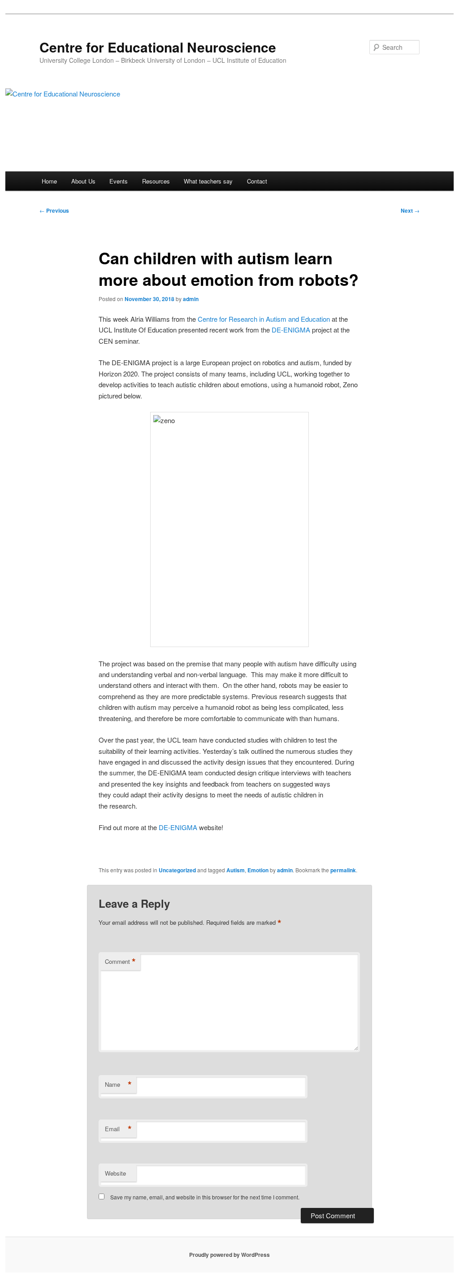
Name (118, 1084)
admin (191, 299)
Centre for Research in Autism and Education (264, 319)
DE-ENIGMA (291, 329)
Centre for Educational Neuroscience (157, 47)
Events (118, 181)
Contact (257, 181)
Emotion (257, 870)
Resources (156, 181)
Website (115, 1173)
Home (49, 181)
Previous (54, 210)
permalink (343, 870)
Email (118, 1129)
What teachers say (208, 181)
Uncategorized (177, 870)
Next (410, 210)
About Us (83, 181)
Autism (235, 870)
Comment (120, 961)
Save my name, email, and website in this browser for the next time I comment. (204, 1197)
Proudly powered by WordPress (229, 1255)
